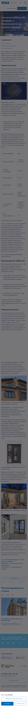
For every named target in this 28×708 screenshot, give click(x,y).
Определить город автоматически (14, 698)
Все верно (7, 703)
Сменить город (21, 703)
